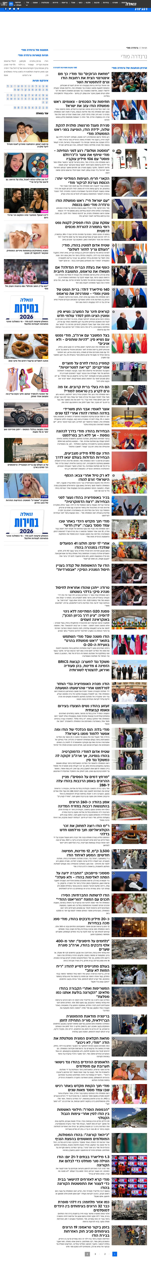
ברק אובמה (43, 68)
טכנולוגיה (45, 3)
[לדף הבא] (87, 1254)
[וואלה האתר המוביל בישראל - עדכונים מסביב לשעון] (131, 4)
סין (47, 75)
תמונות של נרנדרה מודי (34, 50)
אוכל (73, 3)
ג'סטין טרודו (18, 71)
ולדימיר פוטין (9, 64)
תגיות (144, 48)
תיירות (55, 3)
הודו (46, 61)
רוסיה (6, 68)
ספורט (115, 3)
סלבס (88, 3)
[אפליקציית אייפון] (14, 9)
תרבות (96, 3)
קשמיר (31, 64)
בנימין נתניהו (35, 61)
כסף (80, 3)
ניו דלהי (21, 64)
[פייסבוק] (6, 9)
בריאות (65, 3)
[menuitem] (113, 4)
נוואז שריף (22, 68)
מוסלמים (8, 71)
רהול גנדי (13, 68)
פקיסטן (22, 61)
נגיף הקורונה (32, 68)
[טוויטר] (10, 9)
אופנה (35, 3)
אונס (6, 75)
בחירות (106, 3)
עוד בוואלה (42, 113)
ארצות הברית (42, 64)
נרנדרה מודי (132, 48)
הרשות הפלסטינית (32, 71)
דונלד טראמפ (10, 61)
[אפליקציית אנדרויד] (18, 9)
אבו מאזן (44, 71)
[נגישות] (4, 4)
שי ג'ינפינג (26, 75)
